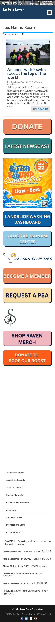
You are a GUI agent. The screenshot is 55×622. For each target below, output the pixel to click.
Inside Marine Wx (14, 487)
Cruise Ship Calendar (16, 480)
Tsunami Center (13, 532)
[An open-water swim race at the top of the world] (28, 52)
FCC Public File (12, 614)
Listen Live (12, 9)
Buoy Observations (15, 472)
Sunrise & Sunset (14, 517)
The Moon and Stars (15, 524)
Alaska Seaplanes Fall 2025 (15, 583)
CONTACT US (44, 614)
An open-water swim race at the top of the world (26, 73)
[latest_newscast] (27, 153)
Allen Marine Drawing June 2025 (18, 573)
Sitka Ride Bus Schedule (17, 502)
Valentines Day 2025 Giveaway (17, 551)
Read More (40, 109)
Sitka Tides (11, 510)
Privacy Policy (28, 614)
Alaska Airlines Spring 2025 (16, 566)
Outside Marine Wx (15, 495)
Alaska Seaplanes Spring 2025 (17, 558)
